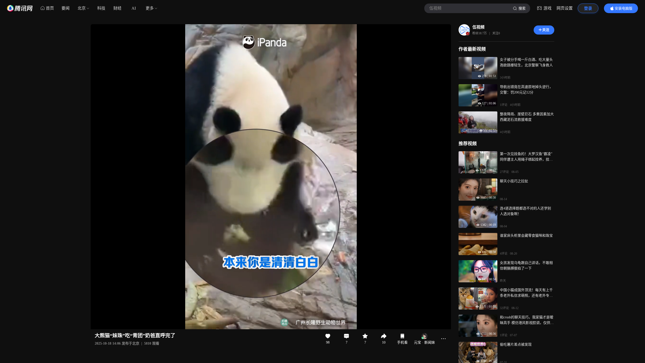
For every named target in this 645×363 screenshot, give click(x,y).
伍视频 (478, 27)
